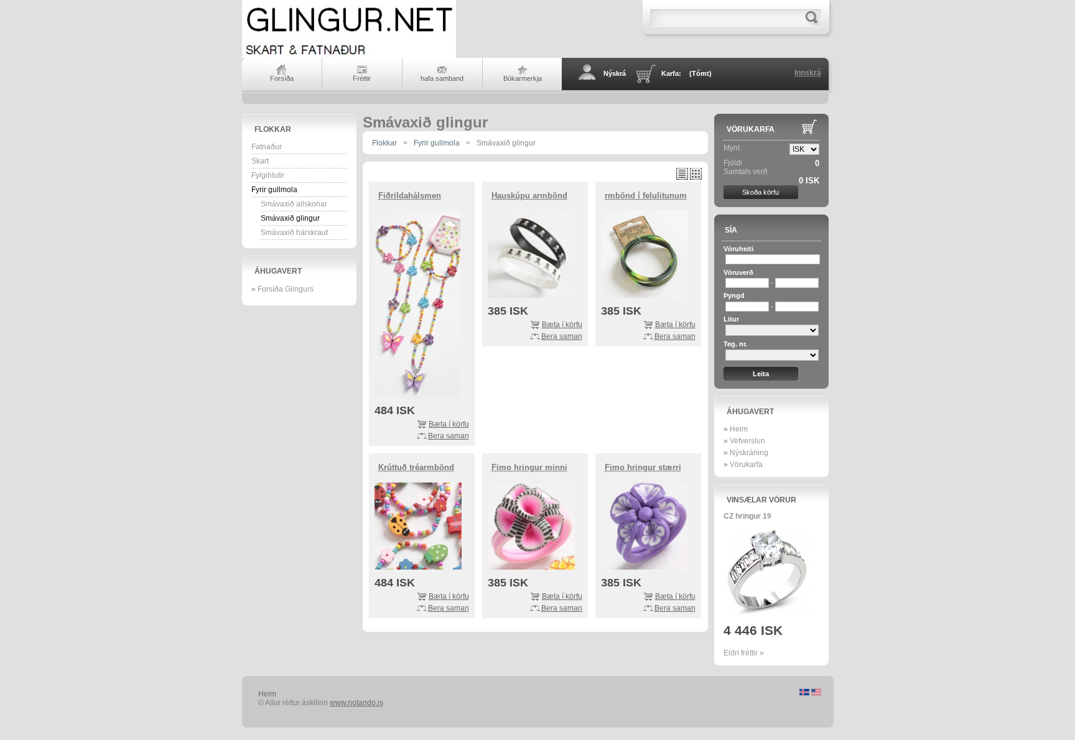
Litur (731, 319)
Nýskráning (749, 452)
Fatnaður (266, 146)
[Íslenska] (805, 693)
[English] (816, 693)
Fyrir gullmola (274, 189)
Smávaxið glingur (290, 218)
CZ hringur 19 (747, 516)
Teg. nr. (735, 344)
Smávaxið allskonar (294, 204)
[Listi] (682, 177)
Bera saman (448, 436)
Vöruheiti (738, 248)
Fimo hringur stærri (643, 467)
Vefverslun (747, 441)
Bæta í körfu (449, 424)
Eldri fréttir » (744, 653)
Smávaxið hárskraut (294, 232)
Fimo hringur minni (529, 467)
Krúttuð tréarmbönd (416, 467)
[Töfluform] (696, 177)
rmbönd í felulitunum (646, 195)
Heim (739, 429)
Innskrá (807, 72)
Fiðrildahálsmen (409, 195)
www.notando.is (356, 702)
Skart (260, 161)
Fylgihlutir (267, 175)
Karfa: (686, 73)
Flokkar (272, 129)
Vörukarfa (751, 129)
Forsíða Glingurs (286, 289)
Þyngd (734, 295)
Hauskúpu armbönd (529, 195)
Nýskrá (614, 73)
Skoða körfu (760, 192)
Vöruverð (738, 272)
